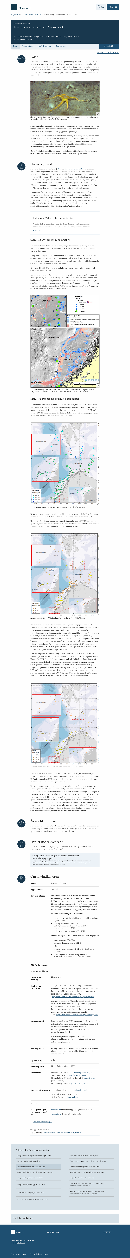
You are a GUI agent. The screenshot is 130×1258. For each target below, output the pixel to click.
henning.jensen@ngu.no (83, 1073)
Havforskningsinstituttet (73, 169)
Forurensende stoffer (33, 15)
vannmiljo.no (56, 1114)
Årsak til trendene (44, 46)
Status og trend (27, 46)
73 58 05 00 (21, 1243)
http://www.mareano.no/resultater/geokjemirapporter (73, 997)
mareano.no (56, 1110)
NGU (59, 169)
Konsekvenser (61, 46)
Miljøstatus (15, 15)
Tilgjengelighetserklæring (39, 1254)
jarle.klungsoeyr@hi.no (80, 1084)
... (22, 15)
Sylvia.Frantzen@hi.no (74, 1097)
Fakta (15, 46)
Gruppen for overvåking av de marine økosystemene (62, 1132)
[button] (65, 98)
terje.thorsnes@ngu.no (77, 1075)
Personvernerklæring (18, 1254)
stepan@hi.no (89, 1078)
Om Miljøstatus (53, 1232)
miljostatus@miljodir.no (81, 1090)
